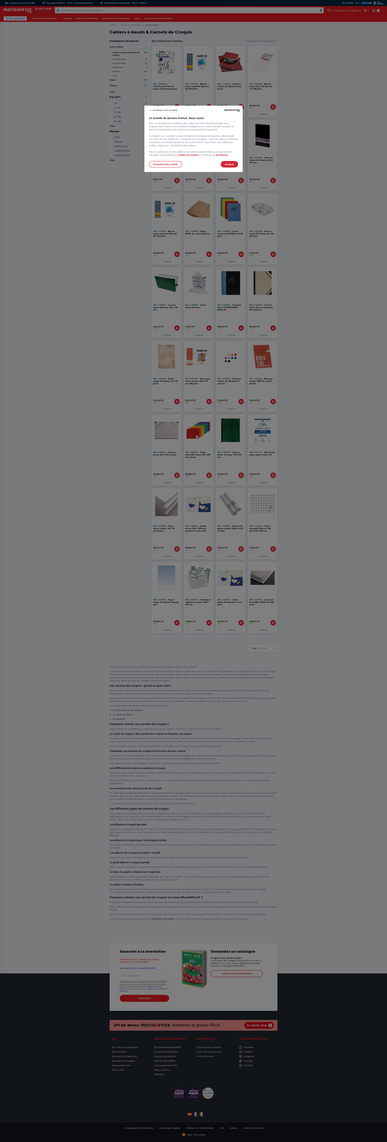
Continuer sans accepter (165, 110)
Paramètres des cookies (165, 164)
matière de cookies (188, 154)
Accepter (229, 164)
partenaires (222, 154)
